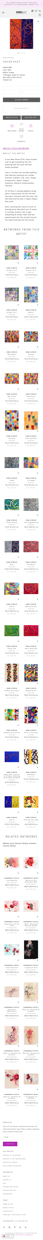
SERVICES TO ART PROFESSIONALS (14, 1159)
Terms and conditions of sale (14, 1214)
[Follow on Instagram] (9, 1227)
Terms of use (8, 1204)
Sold (21, 92)
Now (11, 564)
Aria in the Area (31, 732)
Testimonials (7, 1194)
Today (11, 480)
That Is (12, 819)
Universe (11, 438)
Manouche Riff (31, 606)
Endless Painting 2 (11, 690)
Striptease (31, 774)
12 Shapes (31, 480)
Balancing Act (31, 690)
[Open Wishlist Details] (36, 11)
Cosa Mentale (11, 880)
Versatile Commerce (25, 1235)
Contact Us (7, 1180)
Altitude (31, 354)
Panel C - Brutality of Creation (11, 1054)
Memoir (31, 312)
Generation (31, 396)
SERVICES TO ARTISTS (10, 1162)
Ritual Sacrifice (12, 967)
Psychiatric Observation (12, 1010)
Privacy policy (8, 1207)
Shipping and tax (9, 1190)
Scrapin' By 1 (12, 312)
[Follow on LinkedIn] (26, 1227)
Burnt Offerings (31, 648)
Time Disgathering (31, 522)
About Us (6, 1176)
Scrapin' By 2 (31, 270)
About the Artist (14, 154)
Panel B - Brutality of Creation (31, 1054)
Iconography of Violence (31, 1097)
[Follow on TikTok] (20, 1227)
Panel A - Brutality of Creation (11, 1097)
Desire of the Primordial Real (31, 881)
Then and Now (31, 438)
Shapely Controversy (12, 732)
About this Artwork (16, 148)
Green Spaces (11, 522)
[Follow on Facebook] (4, 1227)
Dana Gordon (8, 57)
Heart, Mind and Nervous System (31, 924)
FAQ (4, 1183)
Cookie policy (8, 1211)
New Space (12, 354)
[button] (7, 1236)
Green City (12, 648)
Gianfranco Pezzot (12, 878)
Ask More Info (31, 117)
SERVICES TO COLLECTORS (12, 1155)
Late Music (31, 564)
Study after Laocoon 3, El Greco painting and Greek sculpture (12, 776)
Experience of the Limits (11, 924)
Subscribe (10, 1144)
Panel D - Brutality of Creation (31, 1010)
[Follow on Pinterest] (15, 1227)
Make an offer (12, 117)
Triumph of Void (31, 967)
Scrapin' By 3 (12, 270)
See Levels (12, 396)
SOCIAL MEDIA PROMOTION (12, 1166)
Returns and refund (10, 1187)
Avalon (12, 606)
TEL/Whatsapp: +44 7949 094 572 (15, 1221)
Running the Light (31, 819)
